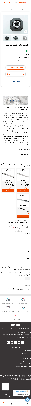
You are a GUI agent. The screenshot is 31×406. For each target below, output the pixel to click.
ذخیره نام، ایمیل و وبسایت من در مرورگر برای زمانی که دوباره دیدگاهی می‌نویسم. (16, 268)
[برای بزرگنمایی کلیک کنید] (25, 31)
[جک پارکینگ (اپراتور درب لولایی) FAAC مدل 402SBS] (8, 175)
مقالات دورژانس (27, 355)
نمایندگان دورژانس (26, 353)
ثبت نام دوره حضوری (26, 358)
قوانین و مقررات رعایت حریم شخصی (23, 366)
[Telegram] (19, 342)
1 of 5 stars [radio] (21, 231)
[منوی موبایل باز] (29, 2)
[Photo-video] (12, 342)
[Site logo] (22, 2)
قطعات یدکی (13, 9)
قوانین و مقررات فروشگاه (25, 363)
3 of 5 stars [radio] (18, 231)
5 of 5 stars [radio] (15, 231)
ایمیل (28, 258)
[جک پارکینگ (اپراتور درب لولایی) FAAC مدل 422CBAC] (23, 200)
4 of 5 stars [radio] (17, 231)
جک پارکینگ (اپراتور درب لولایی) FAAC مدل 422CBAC (23, 209)
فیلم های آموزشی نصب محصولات (23, 361)
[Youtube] (8, 342)
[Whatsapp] (15, 342)
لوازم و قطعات (22, 9)
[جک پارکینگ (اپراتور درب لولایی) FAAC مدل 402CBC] (23, 175)
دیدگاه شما (26, 234)
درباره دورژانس (27, 350)
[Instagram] (22, 342)
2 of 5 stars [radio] (20, 231)
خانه (29, 9)
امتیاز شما (26, 231)
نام (28, 251)
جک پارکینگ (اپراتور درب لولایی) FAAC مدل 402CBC (23, 184)
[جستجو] (16, 2)
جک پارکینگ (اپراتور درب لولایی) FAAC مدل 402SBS (8, 184)
